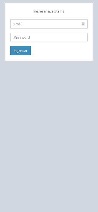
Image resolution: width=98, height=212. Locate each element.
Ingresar (20, 50)
